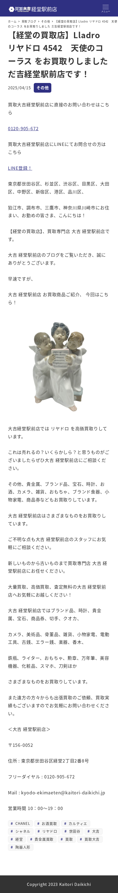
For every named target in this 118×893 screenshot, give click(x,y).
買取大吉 (91, 839)
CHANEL (22, 823)
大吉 (95, 831)
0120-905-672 (23, 128)
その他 (42, 87)
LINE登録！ (20, 168)
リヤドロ (49, 831)
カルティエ (77, 823)
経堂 (18, 839)
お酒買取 (49, 823)
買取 (68, 839)
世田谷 (74, 831)
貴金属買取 (43, 839)
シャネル (22, 831)
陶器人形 (22, 847)
